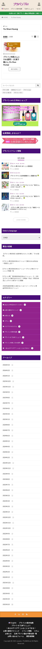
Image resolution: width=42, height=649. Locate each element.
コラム (8, 321)
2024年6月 (8, 436)
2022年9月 (8, 533)
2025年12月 (8, 381)
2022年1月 (8, 577)
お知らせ (9, 315)
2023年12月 (8, 463)
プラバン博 (6, 90)
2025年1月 (8, 419)
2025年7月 (8, 403)
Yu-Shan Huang (16, 17)
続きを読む (14, 69)
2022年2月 (8, 572)
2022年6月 (8, 550)
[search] (38, 85)
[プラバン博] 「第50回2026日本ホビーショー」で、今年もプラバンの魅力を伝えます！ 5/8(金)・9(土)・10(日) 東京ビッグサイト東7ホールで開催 (21, 278)
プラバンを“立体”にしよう (14, 337)
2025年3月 (8, 414)
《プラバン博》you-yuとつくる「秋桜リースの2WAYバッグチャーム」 (25, 208)
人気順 (11, 36)
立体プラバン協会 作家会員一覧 (25, 633)
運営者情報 (30, 636)
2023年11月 (8, 468)
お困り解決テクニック (13, 310)
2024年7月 (8, 430)
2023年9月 (8, 474)
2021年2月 (8, 604)
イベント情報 (27, 631)
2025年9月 (8, 392)
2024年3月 (8, 452)
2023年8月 (8, 479)
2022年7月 (8, 544)
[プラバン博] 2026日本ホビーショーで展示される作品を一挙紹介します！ (20, 262)
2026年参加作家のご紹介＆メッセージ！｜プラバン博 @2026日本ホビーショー (20, 287)
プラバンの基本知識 (12, 332)
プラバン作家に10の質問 (13, 44)
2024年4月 (8, 446)
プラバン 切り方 (7, 92)
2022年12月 (8, 517)
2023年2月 (8, 506)
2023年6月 (8, 490)
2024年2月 (8, 457)
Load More (21, 220)
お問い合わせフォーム (16, 636)
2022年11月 (8, 523)
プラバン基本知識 (16, 9)
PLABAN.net (27, 641)
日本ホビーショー (16, 90)
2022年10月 (8, 528)
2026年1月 (8, 376)
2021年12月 (8, 582)
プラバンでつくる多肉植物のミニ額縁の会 (23, 176)
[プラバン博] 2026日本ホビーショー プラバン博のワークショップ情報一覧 (20, 270)
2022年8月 (8, 539)
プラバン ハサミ (18, 92)
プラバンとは (27, 90)
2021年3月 (8, 599)
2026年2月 (8, 370)
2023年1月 (8, 512)
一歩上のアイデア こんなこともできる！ (19, 348)
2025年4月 (8, 408)
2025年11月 (8, 387)
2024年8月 (8, 425)
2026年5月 (8, 365)
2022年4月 (8, 561)
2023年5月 (8, 495)
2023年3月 (8, 501)
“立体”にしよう (29, 9)
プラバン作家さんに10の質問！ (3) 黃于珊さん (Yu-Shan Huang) (11, 61)
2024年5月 (8, 441)
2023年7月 (8, 484)
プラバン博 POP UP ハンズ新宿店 (21, 166)
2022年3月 (8, 566)
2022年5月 (8, 555)
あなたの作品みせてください (15, 304)
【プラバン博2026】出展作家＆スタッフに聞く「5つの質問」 (21, 255)
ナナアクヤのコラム (12, 326)
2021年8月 (8, 588)
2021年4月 (8, 593)
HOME (6, 17)
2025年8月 (8, 397)
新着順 (5, 36)
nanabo (19, 641)
